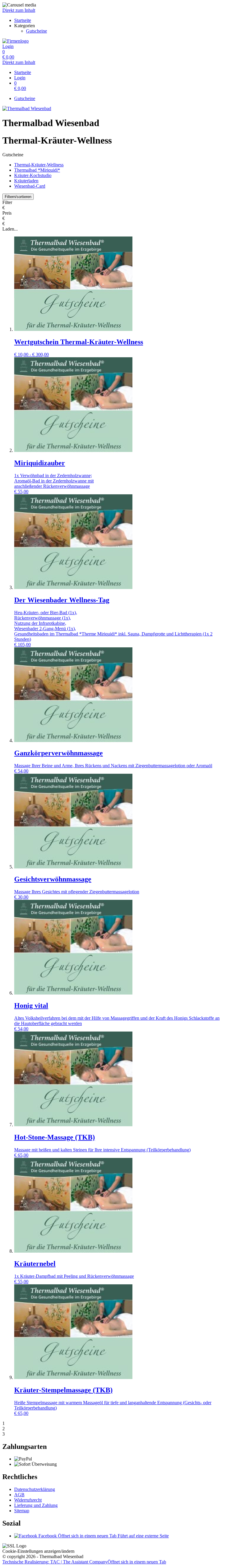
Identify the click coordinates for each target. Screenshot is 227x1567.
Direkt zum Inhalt (18, 10)
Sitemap (21, 1510)
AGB (19, 1494)
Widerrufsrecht (28, 1499)
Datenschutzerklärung (34, 1489)
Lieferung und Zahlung (36, 1505)
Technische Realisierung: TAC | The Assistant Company (84, 1561)
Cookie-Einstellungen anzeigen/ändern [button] (38, 1551)
